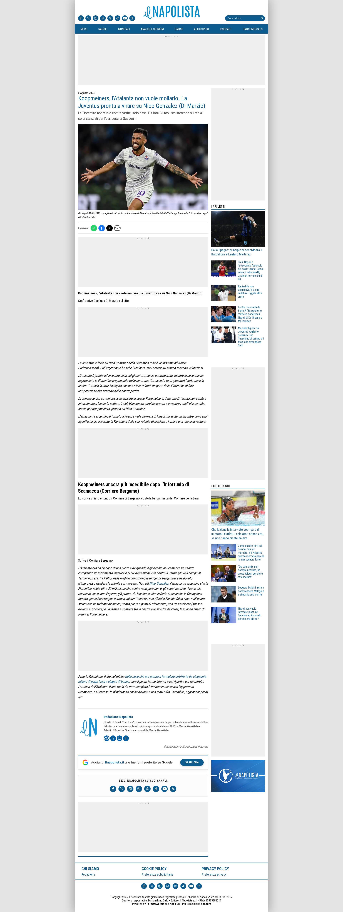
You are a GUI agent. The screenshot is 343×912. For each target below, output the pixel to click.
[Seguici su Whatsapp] (103, 18)
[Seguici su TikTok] (117, 18)
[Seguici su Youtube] (125, 18)
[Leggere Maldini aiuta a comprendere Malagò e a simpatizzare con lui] (223, 594)
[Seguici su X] (88, 18)
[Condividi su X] (109, 228)
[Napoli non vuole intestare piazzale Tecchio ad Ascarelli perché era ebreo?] (223, 615)
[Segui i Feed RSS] (132, 18)
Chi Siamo (90, 868)
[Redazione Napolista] (89, 727)
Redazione (88, 874)
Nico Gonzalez (158, 583)
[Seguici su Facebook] (81, 18)
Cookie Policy (154, 868)
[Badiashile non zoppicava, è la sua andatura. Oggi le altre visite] (223, 293)
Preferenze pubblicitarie (157, 874)
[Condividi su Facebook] (101, 228)
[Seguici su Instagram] (95, 18)
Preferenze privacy (214, 874)
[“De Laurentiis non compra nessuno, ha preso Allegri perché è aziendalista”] (223, 573)
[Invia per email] (117, 228)
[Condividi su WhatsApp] (94, 228)
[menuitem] (84, 29)
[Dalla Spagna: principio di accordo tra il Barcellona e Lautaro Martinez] (238, 229)
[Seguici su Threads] (110, 18)
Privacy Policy (215, 868)
